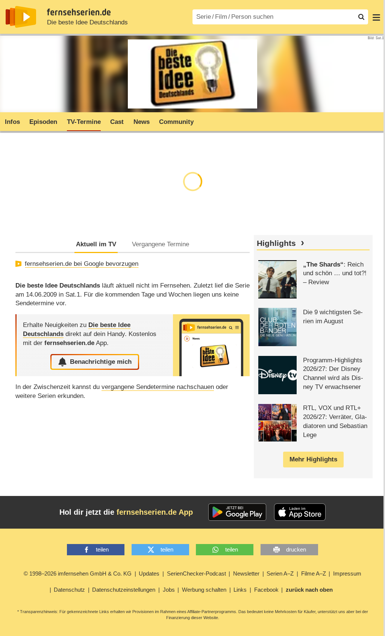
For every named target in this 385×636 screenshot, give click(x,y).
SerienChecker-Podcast (196, 573)
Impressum (347, 573)
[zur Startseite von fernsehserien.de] (21, 17)
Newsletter (246, 573)
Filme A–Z (313, 573)
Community (176, 121)
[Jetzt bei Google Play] (237, 512)
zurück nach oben (309, 589)
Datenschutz (69, 589)
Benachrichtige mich (101, 361)
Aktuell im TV (96, 244)
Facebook (266, 589)
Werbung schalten (204, 589)
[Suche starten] (361, 16)
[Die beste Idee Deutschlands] (211, 345)
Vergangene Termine (160, 244)
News (141, 121)
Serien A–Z (280, 573)
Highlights (276, 243)
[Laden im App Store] (300, 512)
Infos (12, 121)
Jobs (169, 589)
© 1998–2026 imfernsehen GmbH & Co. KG (78, 573)
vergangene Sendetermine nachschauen (158, 386)
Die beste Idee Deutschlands (87, 22)
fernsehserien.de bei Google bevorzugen (81, 263)
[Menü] (376, 17)
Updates (149, 573)
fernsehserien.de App (155, 512)
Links (240, 589)
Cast (117, 121)
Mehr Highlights (313, 459)
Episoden (43, 121)
